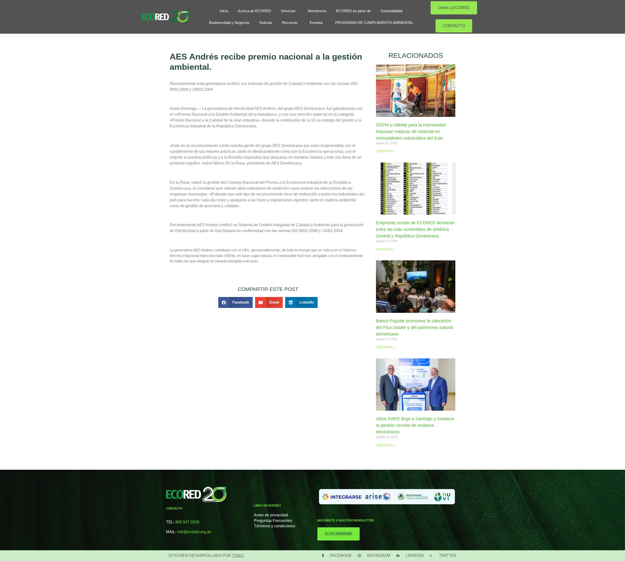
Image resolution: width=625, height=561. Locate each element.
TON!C (238, 555)
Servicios (288, 11)
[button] (235, 302)
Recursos (290, 22)
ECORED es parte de (353, 11)
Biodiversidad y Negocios (229, 22)
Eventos (316, 22)
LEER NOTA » (385, 151)
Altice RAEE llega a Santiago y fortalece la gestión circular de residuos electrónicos (415, 425)
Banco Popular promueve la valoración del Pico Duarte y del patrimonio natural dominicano (414, 327)
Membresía (317, 11)
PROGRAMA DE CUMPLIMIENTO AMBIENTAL (374, 22)
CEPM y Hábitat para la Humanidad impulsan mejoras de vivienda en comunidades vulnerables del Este (411, 131)
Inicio (224, 11)
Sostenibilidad (391, 11)
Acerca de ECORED (254, 11)
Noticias (265, 22)
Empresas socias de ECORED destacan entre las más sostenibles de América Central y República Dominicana (415, 229)
